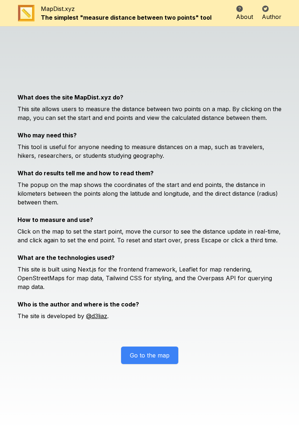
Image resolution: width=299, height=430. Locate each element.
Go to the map (150, 355)
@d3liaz (96, 316)
